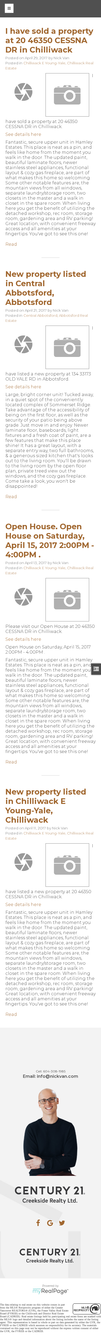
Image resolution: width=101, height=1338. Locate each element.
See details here (23, 134)
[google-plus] (50, 1223)
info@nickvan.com (57, 1076)
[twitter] (62, 1223)
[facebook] (38, 1223)
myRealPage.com (50, 1291)
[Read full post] (23, 91)
